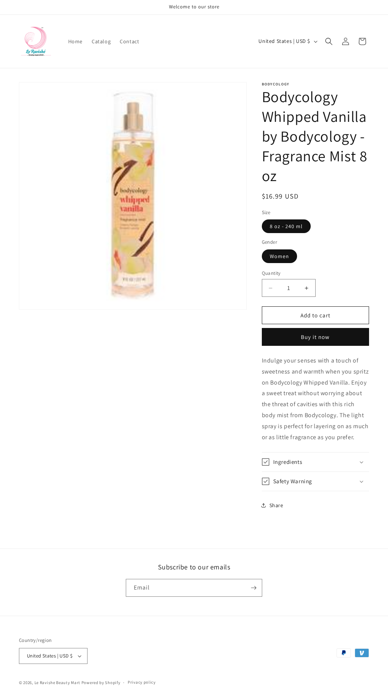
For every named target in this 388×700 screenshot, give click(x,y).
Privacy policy (142, 682)
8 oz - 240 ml (286, 226)
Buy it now (315, 337)
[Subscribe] (253, 588)
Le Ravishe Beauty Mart (57, 682)
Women (279, 256)
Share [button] (276, 505)
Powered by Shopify (100, 682)
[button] (329, 41)
